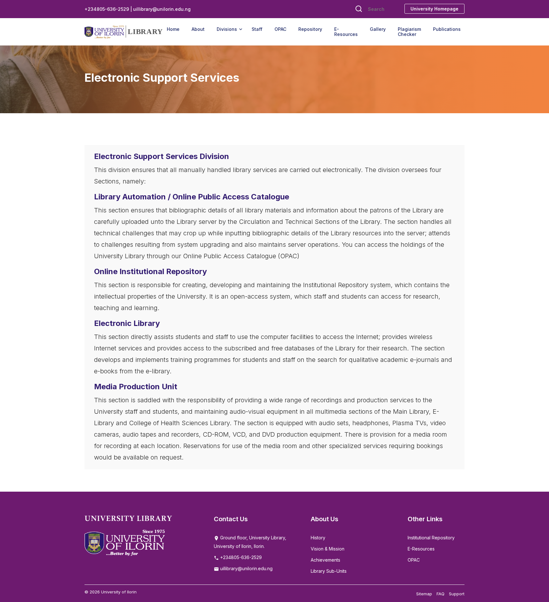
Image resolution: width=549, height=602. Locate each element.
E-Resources (346, 31)
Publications (447, 29)
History (318, 537)
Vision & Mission (327, 548)
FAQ (440, 593)
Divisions (227, 29)
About (198, 29)
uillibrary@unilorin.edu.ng (246, 568)
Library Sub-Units (329, 571)
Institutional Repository (431, 537)
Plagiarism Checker (409, 31)
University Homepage (434, 8)
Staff (257, 29)
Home (173, 29)
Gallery (378, 29)
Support (456, 593)
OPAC (280, 29)
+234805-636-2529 (240, 557)
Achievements (325, 560)
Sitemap (424, 593)
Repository (310, 29)
